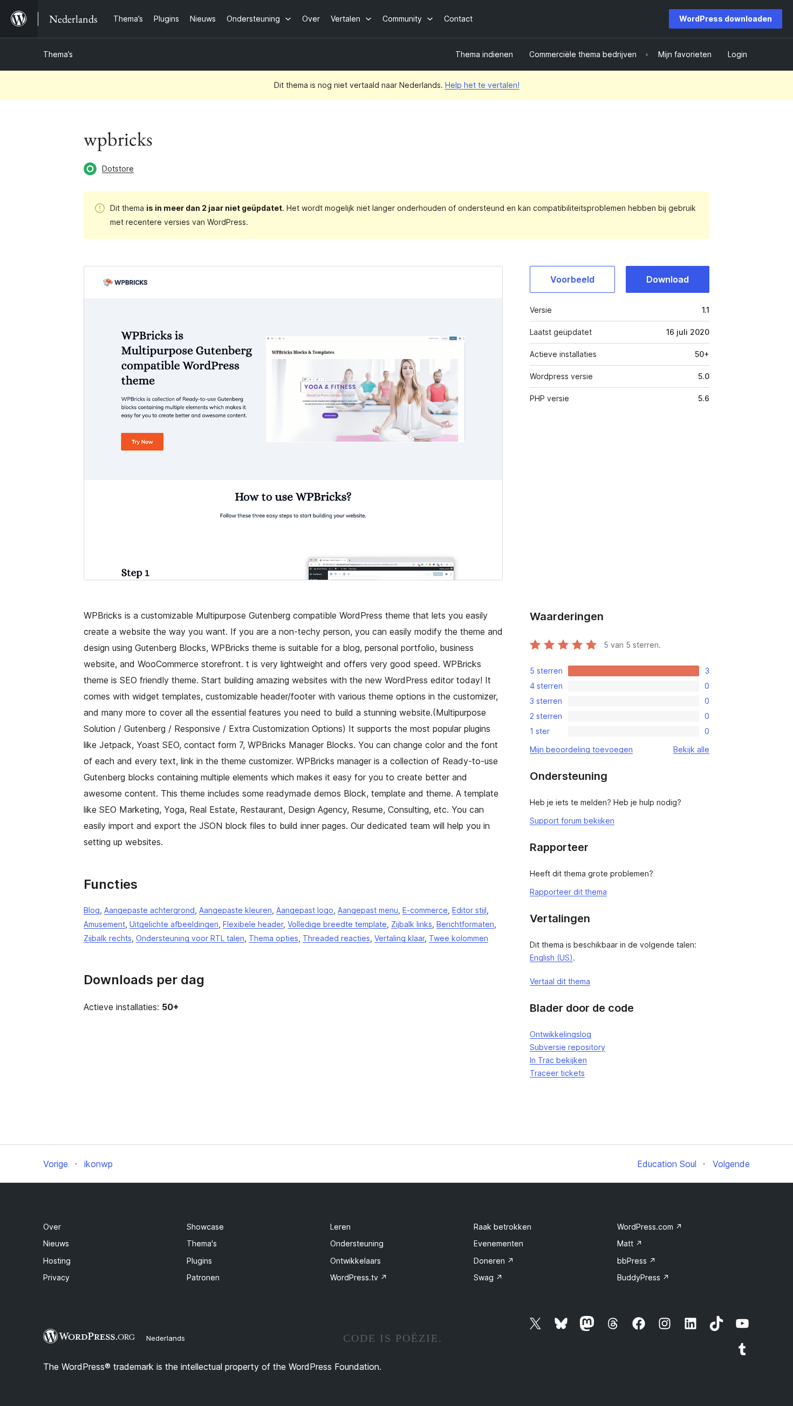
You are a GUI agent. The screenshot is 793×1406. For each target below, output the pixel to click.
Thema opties (273, 938)
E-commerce (425, 910)
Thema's (202, 1243)
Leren (340, 1226)
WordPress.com (649, 1226)
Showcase (205, 1226)
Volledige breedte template (337, 924)
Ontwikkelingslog (560, 1034)
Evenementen (498, 1243)
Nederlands (165, 1338)
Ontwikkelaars (355, 1260)
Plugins (199, 1260)
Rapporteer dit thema (568, 891)
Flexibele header (253, 924)
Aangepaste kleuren (235, 910)
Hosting (57, 1260)
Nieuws (56, 1243)
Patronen (203, 1277)
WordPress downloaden (725, 18)
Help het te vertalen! (482, 85)
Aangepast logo (304, 910)
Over (52, 1226)
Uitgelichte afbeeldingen (173, 924)
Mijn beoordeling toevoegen (581, 749)
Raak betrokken (502, 1226)
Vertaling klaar (399, 938)
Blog (92, 910)
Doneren (494, 1260)
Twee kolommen (458, 938)
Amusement (104, 924)
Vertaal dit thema (560, 981)
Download (667, 279)
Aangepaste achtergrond (149, 910)
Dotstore (118, 168)
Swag (488, 1277)
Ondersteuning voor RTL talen (190, 938)
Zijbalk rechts (108, 938)
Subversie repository (567, 1047)
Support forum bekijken (572, 820)
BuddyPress (643, 1277)
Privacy (56, 1277)
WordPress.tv (358, 1277)
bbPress (636, 1260)
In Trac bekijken (558, 1060)
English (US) (551, 957)
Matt (629, 1243)
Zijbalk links (411, 924)
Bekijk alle (691, 749)
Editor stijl (469, 910)
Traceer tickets (557, 1073)
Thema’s (58, 54)
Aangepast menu (368, 910)
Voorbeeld (572, 279)
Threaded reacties (336, 938)
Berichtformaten (465, 924)
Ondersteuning (357, 1243)
